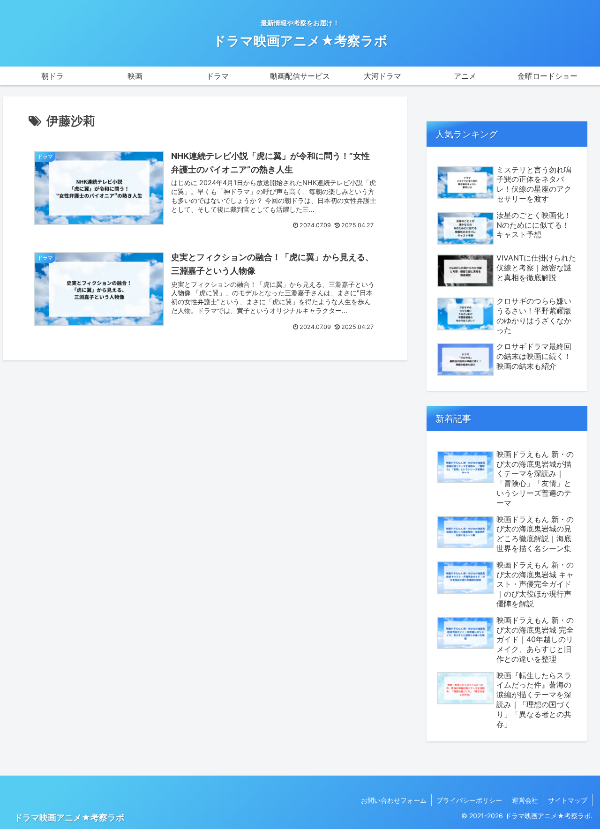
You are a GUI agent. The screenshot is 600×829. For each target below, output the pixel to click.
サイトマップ (567, 800)
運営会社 (525, 800)
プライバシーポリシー (469, 800)
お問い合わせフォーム (394, 800)
